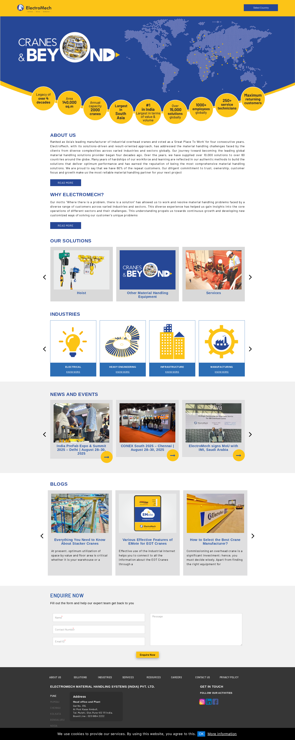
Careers (176, 677)
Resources (154, 677)
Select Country (261, 7)
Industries (105, 677)
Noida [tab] (54, 725)
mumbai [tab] (55, 701)
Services (128, 677)
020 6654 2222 (96, 716)
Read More (66, 182)
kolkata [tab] (55, 713)
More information (222, 734)
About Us (55, 677)
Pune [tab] (53, 695)
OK (201, 734)
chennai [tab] (55, 707)
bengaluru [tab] (57, 719)
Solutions (80, 677)
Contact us (202, 677)
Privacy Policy (229, 677)
